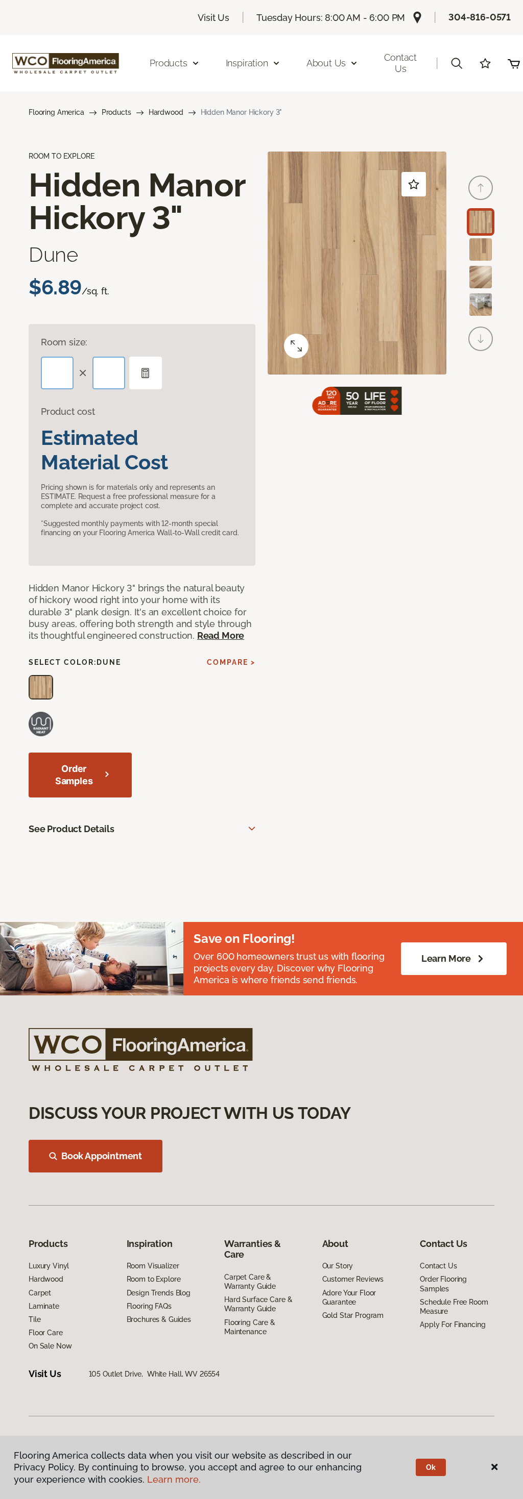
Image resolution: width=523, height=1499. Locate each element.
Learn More (446, 958)
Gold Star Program (353, 1315)
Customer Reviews (353, 1279)
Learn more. (174, 1479)
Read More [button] (220, 635)
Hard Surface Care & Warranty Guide (258, 1304)
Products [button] (168, 63)
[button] (456, 63)
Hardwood (166, 112)
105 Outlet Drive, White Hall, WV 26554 (154, 1374)
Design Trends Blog (159, 1293)
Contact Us (400, 63)
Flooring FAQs (149, 1306)
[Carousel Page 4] (480, 304)
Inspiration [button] (247, 63)
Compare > (231, 662)
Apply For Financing (452, 1324)
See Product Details (71, 828)
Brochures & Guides (159, 1319)
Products (116, 112)
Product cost (68, 411)
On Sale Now (50, 1346)
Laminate (44, 1306)
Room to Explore (154, 1279)
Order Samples (74, 774)
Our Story (337, 1266)
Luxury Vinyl (49, 1266)
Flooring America (56, 112)
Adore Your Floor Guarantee (349, 1297)
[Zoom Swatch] (296, 346)
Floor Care (46, 1333)
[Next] (480, 339)
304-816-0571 (479, 17)
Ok (431, 1467)
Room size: (64, 342)
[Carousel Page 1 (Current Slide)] (480, 222)
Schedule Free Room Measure (454, 1306)
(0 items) (514, 63)
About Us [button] (326, 63)
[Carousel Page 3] (480, 277)
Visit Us (213, 17)
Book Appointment (101, 1156)
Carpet (40, 1293)
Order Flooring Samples (443, 1283)
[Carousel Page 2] (480, 249)
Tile (34, 1319)
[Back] (480, 188)
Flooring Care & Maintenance (249, 1327)
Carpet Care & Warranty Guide (250, 1281)
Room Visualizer (153, 1266)
